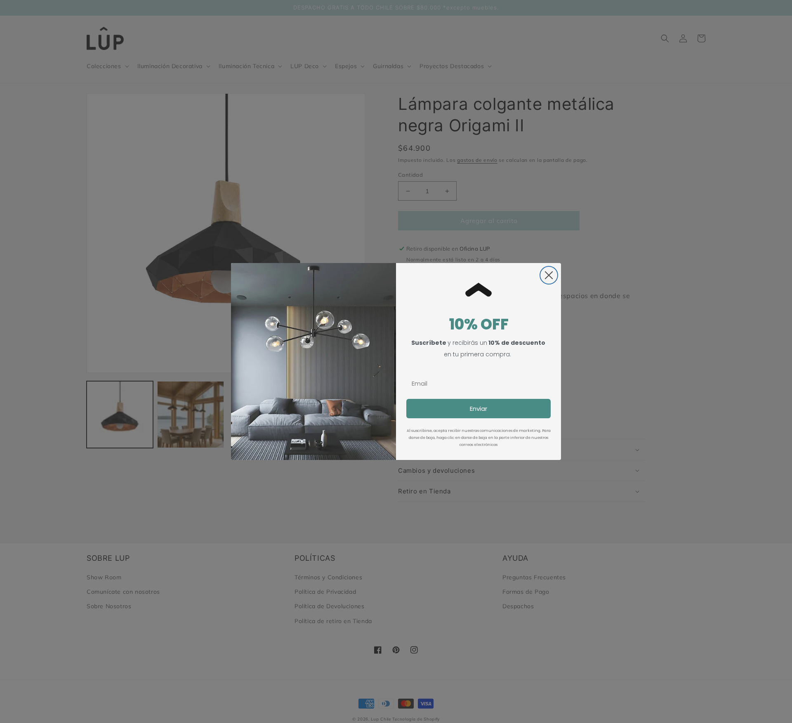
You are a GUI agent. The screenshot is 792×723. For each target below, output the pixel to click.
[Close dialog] (549, 275)
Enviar (478, 408)
